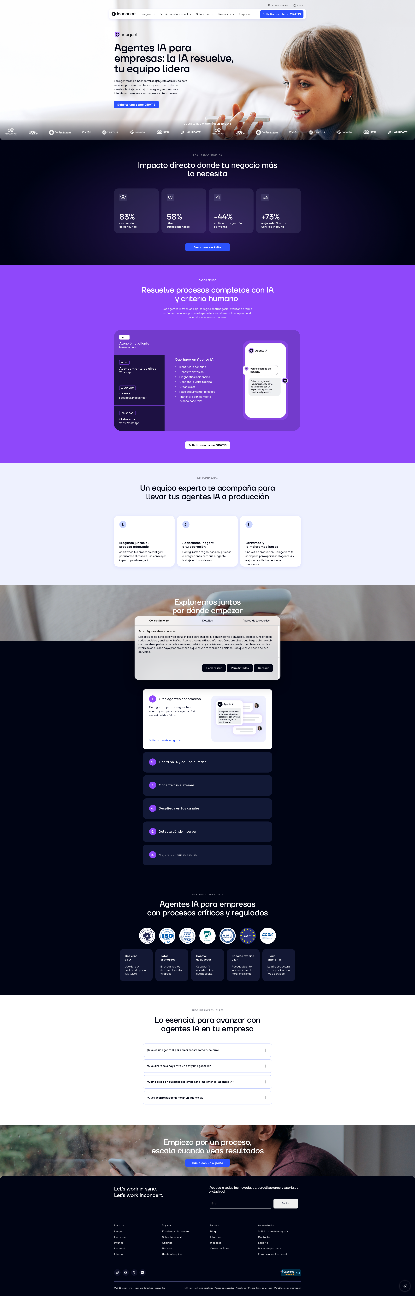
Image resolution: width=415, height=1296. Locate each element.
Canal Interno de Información (287, 1288)
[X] (134, 1272)
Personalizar (214, 667)
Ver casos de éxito (207, 247)
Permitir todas (240, 667)
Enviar (285, 1203)
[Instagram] (117, 1272)
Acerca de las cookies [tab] (256, 620)
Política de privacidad (224, 1288)
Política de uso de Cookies (260, 1288)
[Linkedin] (142, 1272)
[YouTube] (126, 1272)
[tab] (139, 342)
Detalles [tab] (207, 620)
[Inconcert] (124, 14)
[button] (148, 14)
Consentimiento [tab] (159, 620)
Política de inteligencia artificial (198, 1288)
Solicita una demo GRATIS (282, 14)
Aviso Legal (241, 1288)
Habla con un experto (207, 1163)
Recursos (225, 14)
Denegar (263, 667)
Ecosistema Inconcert (174, 14)
